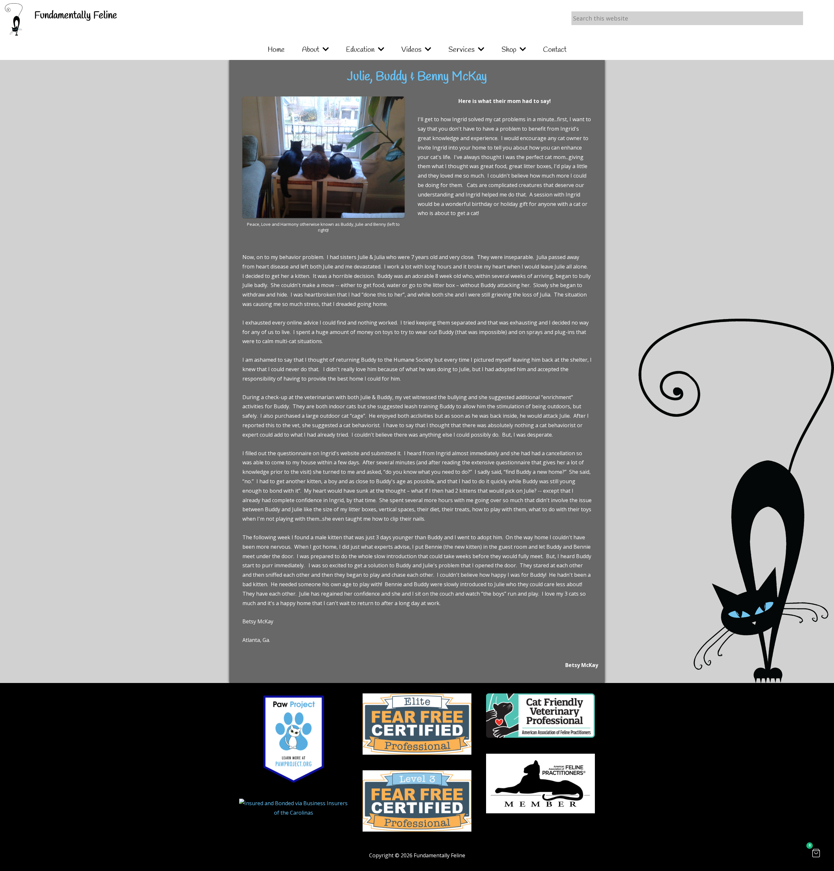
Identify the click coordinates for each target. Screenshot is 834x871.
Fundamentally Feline (75, 15)
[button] (816, 853)
